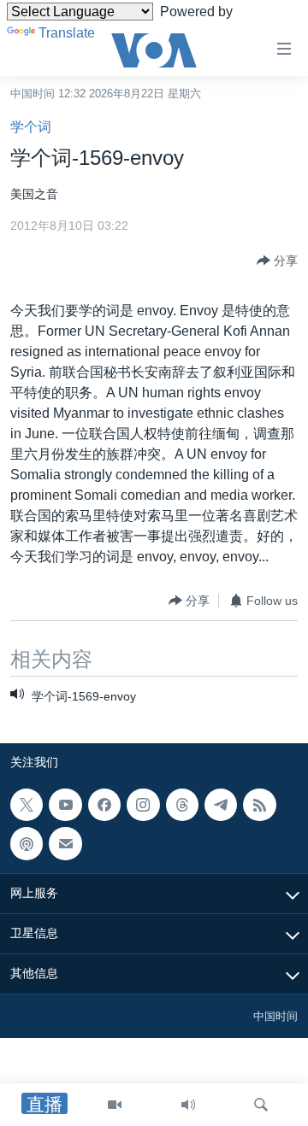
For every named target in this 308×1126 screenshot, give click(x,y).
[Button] (277, 260)
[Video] (114, 1104)
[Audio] (188, 1104)
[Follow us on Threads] (182, 805)
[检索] (261, 1104)
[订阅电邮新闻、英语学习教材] (65, 843)
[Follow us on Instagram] (143, 805)
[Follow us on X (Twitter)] (26, 805)
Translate (66, 33)
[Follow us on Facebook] (104, 805)
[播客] (26, 843)
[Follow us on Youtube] (65, 805)
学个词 (30, 127)
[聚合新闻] (259, 805)
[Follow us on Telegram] (220, 805)
